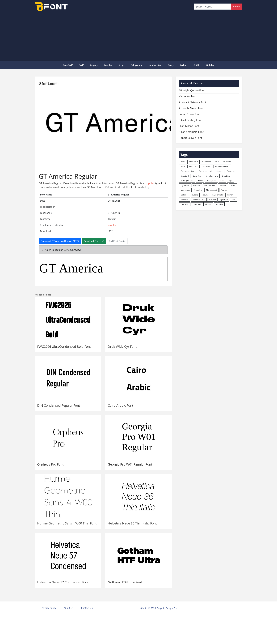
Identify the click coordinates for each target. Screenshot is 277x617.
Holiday (210, 65)
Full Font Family (117, 241)
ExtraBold (185, 176)
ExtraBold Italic (212, 176)
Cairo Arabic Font (120, 405)
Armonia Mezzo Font (191, 108)
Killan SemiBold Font (191, 132)
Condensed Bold (187, 171)
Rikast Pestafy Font (190, 120)
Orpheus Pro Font (50, 464)
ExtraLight (226, 176)
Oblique (184, 195)
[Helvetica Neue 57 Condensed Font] (68, 555)
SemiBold (185, 199)
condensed (206, 166)
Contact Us (87, 607)
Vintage (208, 204)
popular (108, 65)
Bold (217, 161)
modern (223, 185)
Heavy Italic (211, 180)
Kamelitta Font (188, 96)
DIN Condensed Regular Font (58, 405)
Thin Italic (185, 204)
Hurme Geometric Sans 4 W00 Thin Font (67, 523)
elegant (220, 171)
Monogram (185, 190)
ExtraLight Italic (187, 180)
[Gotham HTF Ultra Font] (138, 555)
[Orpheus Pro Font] (68, 437)
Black (183, 161)
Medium (196, 185)
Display (94, 65)
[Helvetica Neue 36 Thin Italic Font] (138, 496)
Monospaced (211, 190)
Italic (222, 180)
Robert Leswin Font (190, 138)
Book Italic (193, 166)
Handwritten (155, 65)
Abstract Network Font (192, 102)
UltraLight (197, 204)
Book (183, 166)
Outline (195, 195)
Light (230, 180)
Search (236, 6)
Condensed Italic (205, 171)
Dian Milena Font (189, 126)
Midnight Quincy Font (192, 90)
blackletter (206, 161)
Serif (81, 65)
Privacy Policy (49, 607)
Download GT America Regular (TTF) (60, 241)
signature (224, 199)
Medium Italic (210, 185)
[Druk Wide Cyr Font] (138, 319)
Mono (233, 185)
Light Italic (185, 185)
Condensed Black (222, 166)
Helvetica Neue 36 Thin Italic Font (132, 523)
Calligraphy (136, 65)
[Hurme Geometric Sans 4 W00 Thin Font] (68, 496)
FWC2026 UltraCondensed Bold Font (64, 346)
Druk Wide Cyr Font (122, 346)
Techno (183, 65)
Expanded (231, 171)
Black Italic (193, 161)
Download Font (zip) (94, 241)
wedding (219, 204)
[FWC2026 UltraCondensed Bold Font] (68, 319)
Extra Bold (197, 176)
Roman (230, 195)
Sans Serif (68, 65)
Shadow (212, 199)
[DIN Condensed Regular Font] (68, 378)
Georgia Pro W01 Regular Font (130, 464)
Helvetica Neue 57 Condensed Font (63, 582)
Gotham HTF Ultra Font (125, 582)
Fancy (171, 65)
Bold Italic (227, 161)
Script (121, 65)
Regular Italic (217, 195)
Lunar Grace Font (189, 114)
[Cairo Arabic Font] (138, 378)
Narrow (224, 190)
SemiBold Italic (199, 199)
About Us (68, 607)
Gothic (196, 65)
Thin (233, 199)
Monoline (198, 190)
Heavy (200, 180)
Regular (205, 195)
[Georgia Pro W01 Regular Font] (138, 437)
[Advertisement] (138, 35)
